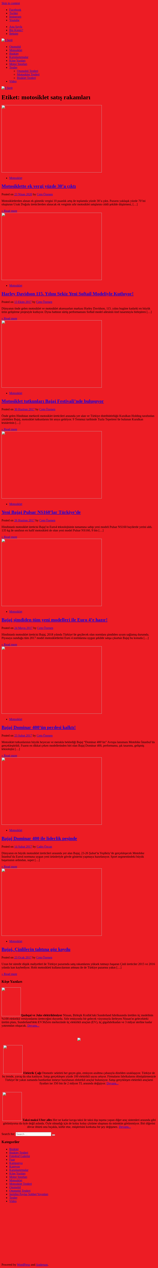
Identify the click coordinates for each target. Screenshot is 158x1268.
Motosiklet (15, 50)
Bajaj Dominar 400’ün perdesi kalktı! (39, 727)
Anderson (42, 1264)
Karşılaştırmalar (18, 57)
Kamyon (14, 1166)
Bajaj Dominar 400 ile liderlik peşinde (39, 838)
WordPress (23, 1264)
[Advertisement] (79, 1233)
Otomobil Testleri (27, 71)
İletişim (13, 33)
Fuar (12, 1159)
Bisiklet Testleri (26, 77)
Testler (13, 67)
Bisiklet (13, 53)
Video (13, 81)
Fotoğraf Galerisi (19, 1156)
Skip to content (11, 3)
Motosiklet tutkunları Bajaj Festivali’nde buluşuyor (53, 401)
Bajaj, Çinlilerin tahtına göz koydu (36, 949)
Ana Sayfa (15, 26)
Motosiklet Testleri (28, 74)
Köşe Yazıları (17, 60)
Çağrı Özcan (44, 846)
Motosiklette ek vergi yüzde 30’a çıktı (39, 186)
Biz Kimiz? (16, 30)
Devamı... (33, 1025)
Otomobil (15, 46)
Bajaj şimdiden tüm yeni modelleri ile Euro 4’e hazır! (55, 619)
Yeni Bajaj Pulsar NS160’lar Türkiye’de (41, 512)
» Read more (9, 210)
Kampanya (16, 1163)
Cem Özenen (45, 194)
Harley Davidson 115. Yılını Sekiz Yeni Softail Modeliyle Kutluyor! (68, 293)
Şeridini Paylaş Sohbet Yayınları (28, 1194)
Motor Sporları (18, 64)
